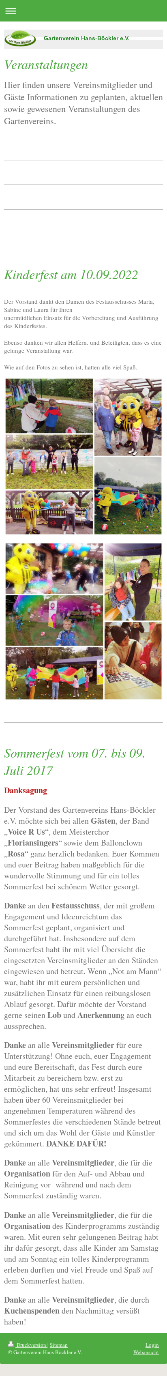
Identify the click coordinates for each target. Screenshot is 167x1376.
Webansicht (146, 1352)
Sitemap (59, 1344)
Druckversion (31, 1344)
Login (152, 1344)
